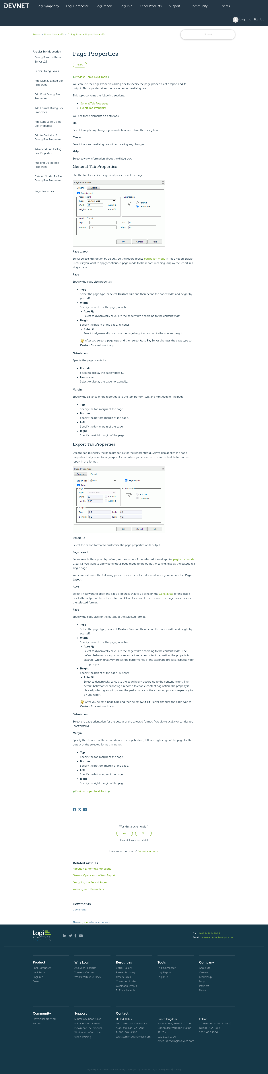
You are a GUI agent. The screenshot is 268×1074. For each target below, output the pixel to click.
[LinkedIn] (85, 809)
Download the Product (88, 1028)
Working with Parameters (88, 889)
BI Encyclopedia (125, 990)
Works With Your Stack (87, 977)
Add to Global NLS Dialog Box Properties (48, 137)
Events (225, 6)
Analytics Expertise (85, 968)
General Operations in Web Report (94, 875)
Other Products (151, 6)
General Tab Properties (94, 103)
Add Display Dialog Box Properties (49, 83)
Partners (204, 986)
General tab (166, 593)
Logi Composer (77, 6)
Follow (80, 64)
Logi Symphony (48, 6)
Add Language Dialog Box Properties (48, 124)
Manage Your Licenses (87, 1023)
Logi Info (126, 6)
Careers (203, 972)
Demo (36, 981)
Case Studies (123, 977)
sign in (84, 922)
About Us (204, 968)
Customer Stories (126, 981)
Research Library (125, 972)
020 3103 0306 (167, 1036)
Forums (37, 1023)
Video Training (82, 1037)
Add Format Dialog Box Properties (49, 110)
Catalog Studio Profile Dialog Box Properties (48, 178)
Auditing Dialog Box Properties (47, 165)
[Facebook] (74, 809)
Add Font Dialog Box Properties (47, 96)
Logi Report (104, 6)
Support (174, 6)
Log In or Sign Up (251, 19)
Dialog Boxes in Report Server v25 (86, 34)
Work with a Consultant (88, 1032)
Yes (124, 833)
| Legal (154, 1069)
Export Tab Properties (93, 108)
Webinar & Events (126, 986)
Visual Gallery (124, 968)
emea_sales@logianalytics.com (176, 1041)
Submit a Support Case (87, 1019)
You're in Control (84, 972)
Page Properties (44, 191)
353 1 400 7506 (208, 1032)
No (143, 833)
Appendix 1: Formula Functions (92, 868)
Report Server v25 (53, 34)
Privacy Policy (165, 1069)
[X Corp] (79, 809)
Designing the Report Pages (90, 882)
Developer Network (44, 1019)
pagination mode (154, 258)
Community (199, 6)
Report (36, 34)
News (202, 990)
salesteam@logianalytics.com (218, 937)
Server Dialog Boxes (47, 71)
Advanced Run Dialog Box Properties (48, 151)
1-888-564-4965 (209, 933)
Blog (202, 981)
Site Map (177, 1069)
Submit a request (148, 851)
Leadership (205, 977)
